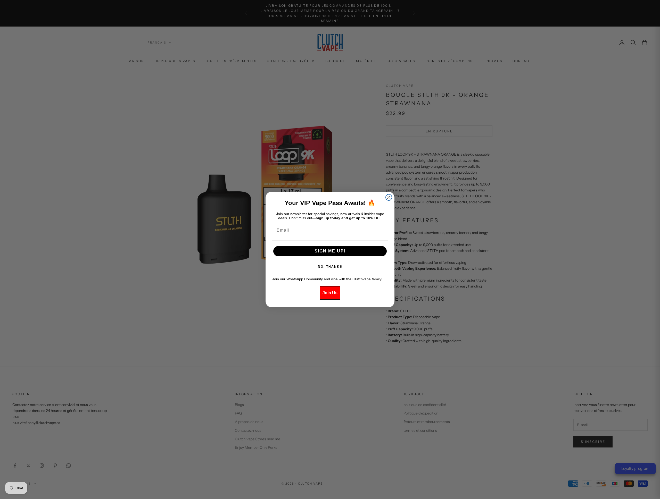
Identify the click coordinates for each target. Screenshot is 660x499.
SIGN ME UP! (330, 251)
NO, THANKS (330, 266)
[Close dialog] (389, 197)
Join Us (330, 293)
